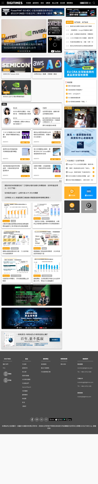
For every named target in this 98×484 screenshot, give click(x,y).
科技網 (28, 3)
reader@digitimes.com (84, 397)
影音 (42, 3)
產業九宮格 (56, 21)
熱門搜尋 (85, 22)
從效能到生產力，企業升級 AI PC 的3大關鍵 (21, 193)
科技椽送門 (25, 383)
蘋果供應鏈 (25, 376)
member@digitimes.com (84, 368)
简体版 (86, 3)
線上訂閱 (55, 3)
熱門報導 (77, 22)
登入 (90, 3)
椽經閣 (24, 398)
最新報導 (70, 22)
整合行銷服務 (45, 368)
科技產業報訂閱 (45, 372)
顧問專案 (25, 395)
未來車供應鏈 (26, 379)
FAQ (4, 368)
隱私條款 (63, 364)
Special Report (26, 387)
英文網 (62, 3)
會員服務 (43, 364)
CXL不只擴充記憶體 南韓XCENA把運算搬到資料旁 (55, 32)
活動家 (48, 3)
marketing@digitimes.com (85, 382)
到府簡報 (25, 391)
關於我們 (5, 364)
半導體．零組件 (9, 41)
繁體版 (82, 3)
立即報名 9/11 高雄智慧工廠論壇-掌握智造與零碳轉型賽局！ (28, 197)
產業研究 (36, 3)
